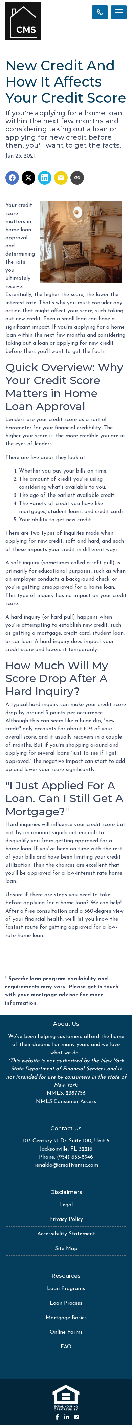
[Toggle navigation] (119, 12)
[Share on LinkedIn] (44, 178)
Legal (66, 1205)
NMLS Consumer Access (66, 1101)
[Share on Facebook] (12, 178)
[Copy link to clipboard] (77, 178)
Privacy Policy (66, 1219)
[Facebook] (57, 1417)
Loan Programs (66, 1288)
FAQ (66, 1347)
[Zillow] (76, 1417)
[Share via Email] (61, 178)
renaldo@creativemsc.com (66, 1165)
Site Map (66, 1248)
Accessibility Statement (66, 1234)
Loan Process (66, 1303)
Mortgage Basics (66, 1318)
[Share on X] (28, 178)
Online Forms (66, 1332)
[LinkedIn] (66, 1417)
